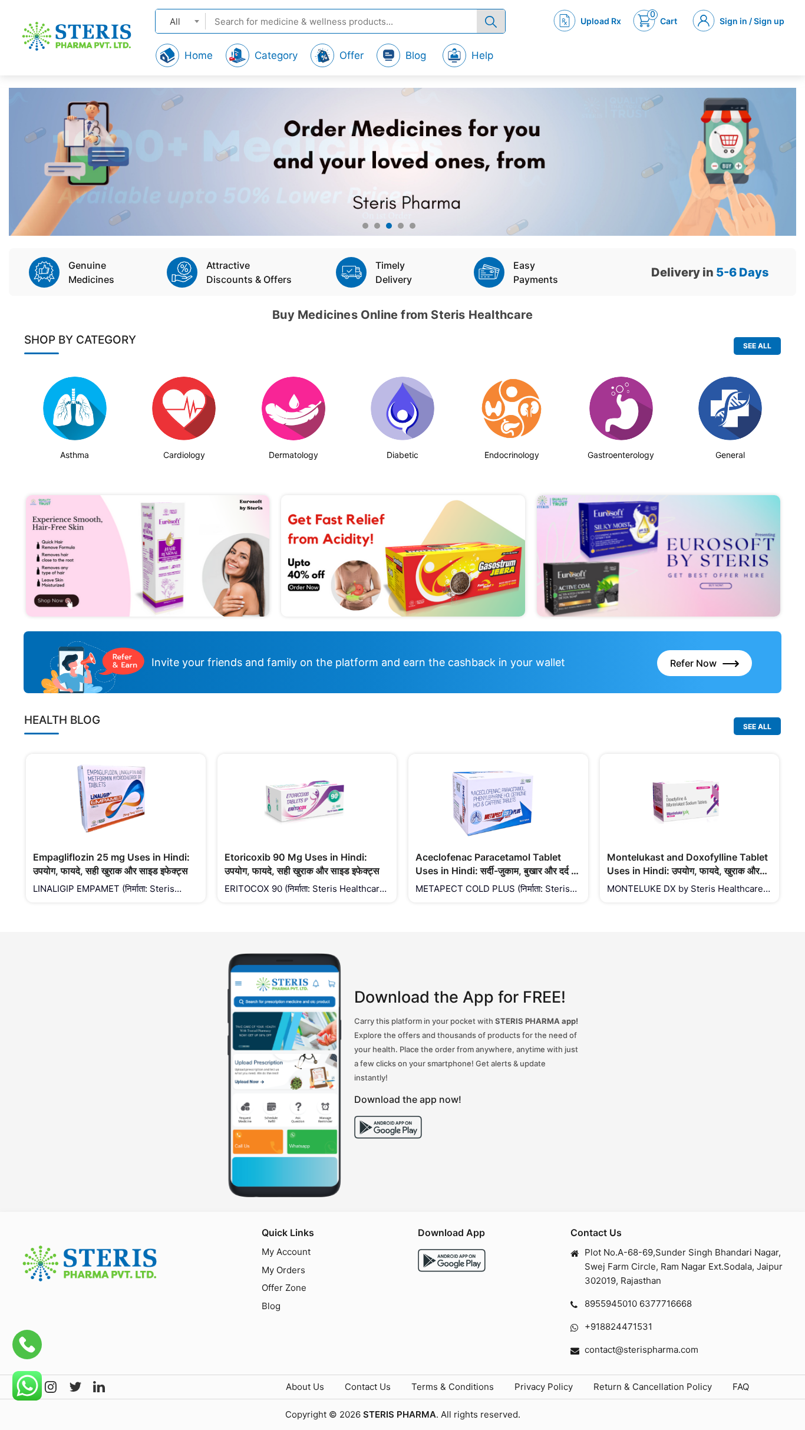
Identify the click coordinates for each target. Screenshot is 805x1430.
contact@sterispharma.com (641, 1349)
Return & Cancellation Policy (652, 1386)
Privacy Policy (543, 1386)
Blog (271, 1306)
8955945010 (611, 1303)
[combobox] (181, 20)
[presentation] (33, 168)
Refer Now (693, 663)
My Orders (283, 1270)
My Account (286, 1251)
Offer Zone (284, 1287)
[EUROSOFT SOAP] (658, 556)
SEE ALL (757, 345)
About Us (305, 1386)
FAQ (741, 1386)
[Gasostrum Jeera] (402, 556)
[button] (365, 226)
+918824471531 (618, 1326)
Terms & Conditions (452, 1386)
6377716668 (665, 1303)
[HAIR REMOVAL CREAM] (147, 556)
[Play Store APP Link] (452, 1260)
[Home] (77, 36)
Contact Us (368, 1386)
